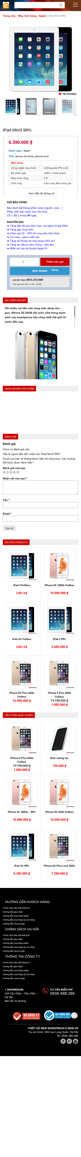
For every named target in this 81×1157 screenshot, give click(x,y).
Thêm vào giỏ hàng (55, 263)
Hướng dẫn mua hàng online (16, 916)
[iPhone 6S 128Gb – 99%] (21, 792)
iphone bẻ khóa (24, 156)
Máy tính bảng (27, 15)
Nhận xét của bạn (15, 478)
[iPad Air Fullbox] (21, 619)
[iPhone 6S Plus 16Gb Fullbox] (21, 673)
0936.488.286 (62, 993)
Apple (42, 15)
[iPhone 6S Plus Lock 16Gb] (59, 846)
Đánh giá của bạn (14, 468)
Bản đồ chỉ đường (15, 1000)
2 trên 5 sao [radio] (7, 472)
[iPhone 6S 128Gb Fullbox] (59, 566)
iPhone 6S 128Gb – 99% (22, 812)
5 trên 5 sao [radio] (17, 472)
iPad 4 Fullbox (21, 585)
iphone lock (42, 156)
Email (7, 513)
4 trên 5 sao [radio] (14, 472)
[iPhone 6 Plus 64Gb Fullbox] (59, 673)
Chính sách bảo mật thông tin (16, 908)
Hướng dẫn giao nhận (13, 912)
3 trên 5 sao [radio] (11, 472)
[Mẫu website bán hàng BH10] (6, 5)
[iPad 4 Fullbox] (21, 566)
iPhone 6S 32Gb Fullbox (59, 812)
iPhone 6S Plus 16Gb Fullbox (21, 695)
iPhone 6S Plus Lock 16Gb (59, 866)
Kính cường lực (59, 758)
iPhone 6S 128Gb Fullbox (59, 585)
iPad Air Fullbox (21, 639)
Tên (6, 500)
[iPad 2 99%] (59, 619)
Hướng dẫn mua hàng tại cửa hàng (19, 920)
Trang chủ (9, 15)
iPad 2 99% (59, 639)
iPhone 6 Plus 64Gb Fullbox (59, 695)
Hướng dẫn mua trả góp (14, 924)
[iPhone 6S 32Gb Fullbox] (59, 792)
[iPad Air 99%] (21, 846)
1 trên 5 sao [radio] (4, 472)
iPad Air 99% (21, 866)
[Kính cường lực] (59, 738)
